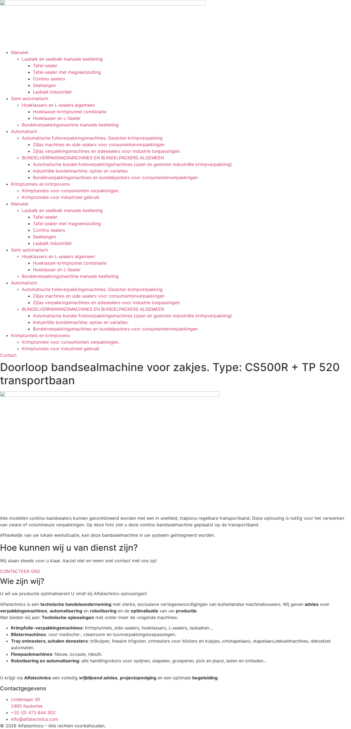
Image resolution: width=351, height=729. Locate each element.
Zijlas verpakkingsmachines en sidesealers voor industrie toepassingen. (107, 151)
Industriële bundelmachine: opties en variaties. (81, 171)
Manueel (19, 52)
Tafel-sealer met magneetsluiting (67, 72)
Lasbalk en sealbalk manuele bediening (62, 59)
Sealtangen (44, 85)
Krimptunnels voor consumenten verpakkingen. (70, 190)
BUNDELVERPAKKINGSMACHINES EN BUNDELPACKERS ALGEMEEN (93, 157)
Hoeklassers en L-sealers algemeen (58, 105)
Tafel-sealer (45, 65)
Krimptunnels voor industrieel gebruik (61, 197)
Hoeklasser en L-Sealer (57, 118)
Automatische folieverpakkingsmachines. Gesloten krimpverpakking (92, 138)
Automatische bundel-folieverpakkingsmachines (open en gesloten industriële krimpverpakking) (132, 164)
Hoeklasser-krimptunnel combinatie (69, 111)
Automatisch (24, 131)
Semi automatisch (29, 98)
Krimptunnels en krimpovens (40, 184)
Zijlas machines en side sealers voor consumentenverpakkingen (99, 144)
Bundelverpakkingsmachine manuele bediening (70, 125)
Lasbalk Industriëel (52, 92)
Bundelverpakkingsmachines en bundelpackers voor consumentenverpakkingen (115, 177)
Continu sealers (49, 78)
